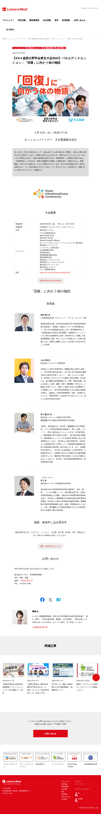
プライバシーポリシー (82, 789)
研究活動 (22, 20)
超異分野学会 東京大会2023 (50, 280)
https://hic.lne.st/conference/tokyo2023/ (55, 272)
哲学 (57, 20)
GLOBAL (10, 29)
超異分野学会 (61, 48)
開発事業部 (34, 20)
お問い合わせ (79, 20)
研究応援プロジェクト (34, 48)
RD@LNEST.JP (27, 580)
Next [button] (96, 677)
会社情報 (47, 20)
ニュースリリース (19, 48)
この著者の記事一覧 (40, 627)
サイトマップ (94, 8)
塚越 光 (35, 611)
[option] (13, 678)
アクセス (84, 8)
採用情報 (66, 20)
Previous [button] (5, 677)
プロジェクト (8, 20)
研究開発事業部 (49, 48)
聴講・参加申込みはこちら (50, 546)
